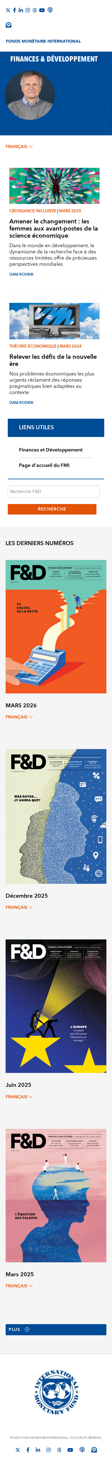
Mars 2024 (70, 346)
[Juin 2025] (56, 1006)
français (16, 146)
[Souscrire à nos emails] (8, 25)
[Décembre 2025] (56, 816)
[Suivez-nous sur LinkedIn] (21, 10)
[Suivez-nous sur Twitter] (8, 10)
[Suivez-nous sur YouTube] (70, 1449)
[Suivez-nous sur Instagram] (28, 10)
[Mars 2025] (56, 1195)
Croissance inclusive (32, 211)
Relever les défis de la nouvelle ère (53, 360)
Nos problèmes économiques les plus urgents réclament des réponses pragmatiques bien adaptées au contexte (51, 383)
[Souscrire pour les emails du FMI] (94, 1449)
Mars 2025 (70, 211)
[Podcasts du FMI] (50, 10)
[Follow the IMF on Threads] (34, 10)
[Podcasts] (82, 1449)
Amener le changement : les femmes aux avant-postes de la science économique (53, 228)
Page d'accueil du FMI (44, 465)
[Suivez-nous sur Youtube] (42, 10)
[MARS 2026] (56, 626)
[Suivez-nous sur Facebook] (14, 10)
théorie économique (33, 346)
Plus (14, 1329)
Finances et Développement (50, 450)
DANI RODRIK (21, 274)
